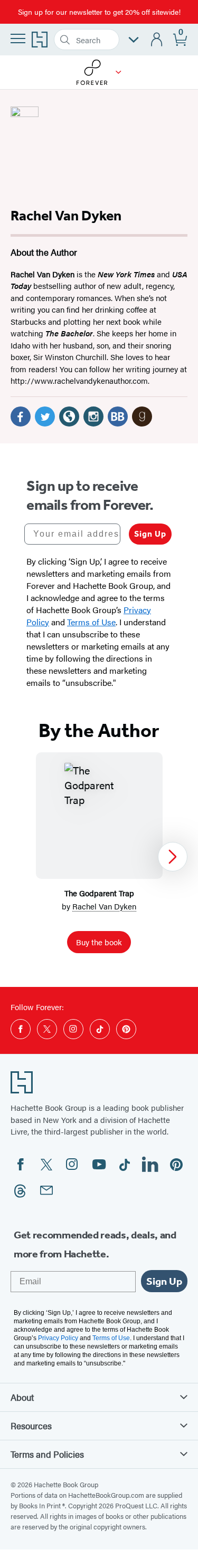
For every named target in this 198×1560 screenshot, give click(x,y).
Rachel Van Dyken (104, 906)
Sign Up (150, 534)
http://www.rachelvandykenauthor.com (79, 380)
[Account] (157, 40)
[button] (118, 72)
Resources (31, 1425)
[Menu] (18, 38)
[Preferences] (134, 40)
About (22, 1397)
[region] (99, 857)
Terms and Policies (47, 1454)
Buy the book (99, 941)
